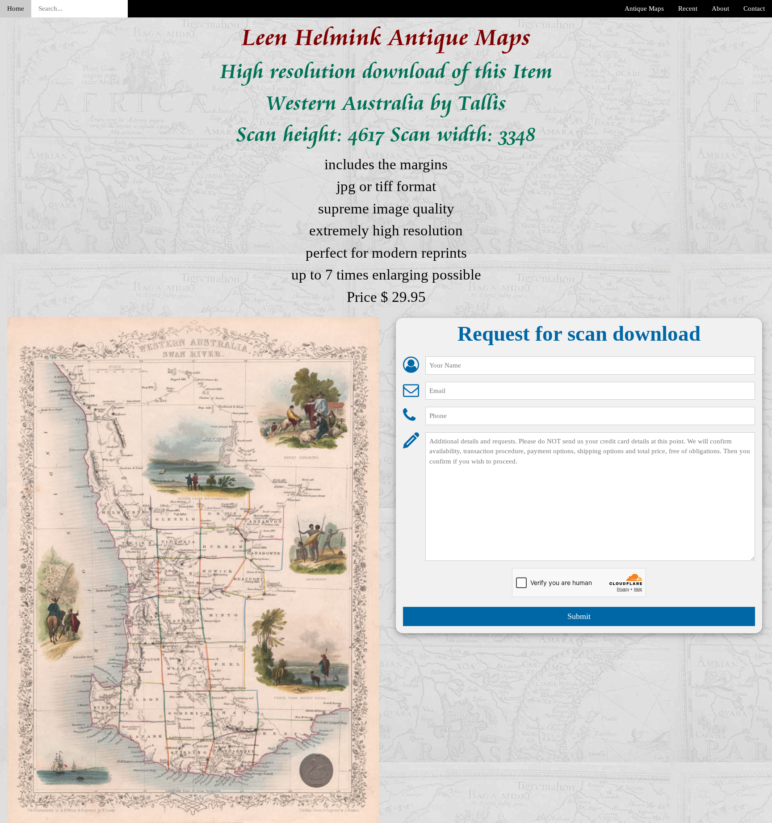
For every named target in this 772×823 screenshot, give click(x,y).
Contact (754, 8)
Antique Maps (644, 8)
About (720, 8)
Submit (579, 616)
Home (15, 8)
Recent (687, 8)
